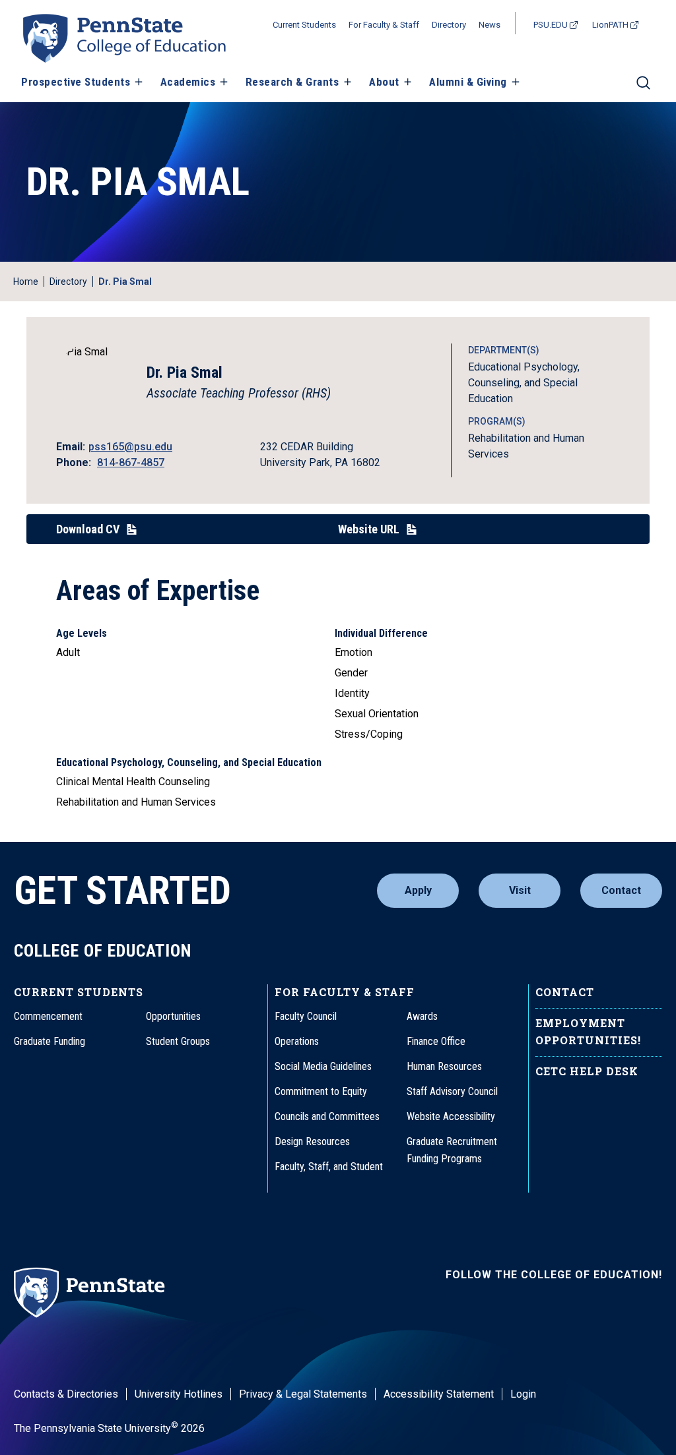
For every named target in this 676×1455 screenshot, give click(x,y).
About (384, 81)
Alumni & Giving (468, 81)
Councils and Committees (327, 1116)
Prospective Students (75, 81)
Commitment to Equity (321, 1091)
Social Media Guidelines (323, 1066)
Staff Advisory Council (452, 1091)
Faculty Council (306, 1016)
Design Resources (312, 1141)
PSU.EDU (550, 25)
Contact (621, 890)
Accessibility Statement (439, 1394)
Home (25, 281)
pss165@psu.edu (130, 446)
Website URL (368, 529)
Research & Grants (292, 81)
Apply (418, 890)
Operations (297, 1041)
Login (523, 1394)
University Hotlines (178, 1394)
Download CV (87, 529)
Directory (449, 25)
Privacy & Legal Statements (303, 1394)
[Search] (643, 88)
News (489, 25)
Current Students (304, 25)
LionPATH (610, 25)
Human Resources (444, 1066)
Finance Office (436, 1041)
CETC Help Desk (586, 1071)
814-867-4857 (130, 462)
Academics (188, 81)
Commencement (48, 1016)
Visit (520, 890)
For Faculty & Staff (384, 25)
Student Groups (178, 1041)
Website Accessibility (451, 1116)
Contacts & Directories (66, 1394)
